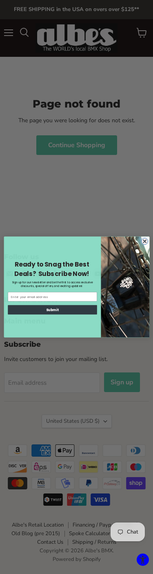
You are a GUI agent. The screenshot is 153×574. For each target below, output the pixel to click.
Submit (52, 309)
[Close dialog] (144, 241)
